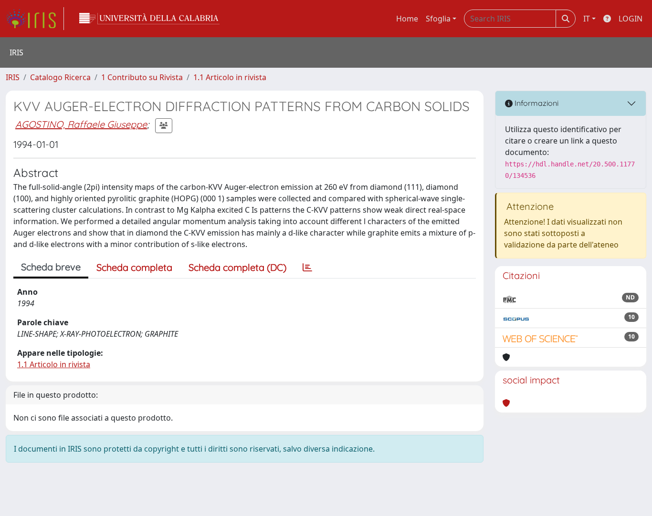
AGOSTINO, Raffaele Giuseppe (81, 124)
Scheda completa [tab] (134, 267)
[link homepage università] (149, 18)
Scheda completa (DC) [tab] (237, 267)
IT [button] (586, 18)
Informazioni (535, 103)
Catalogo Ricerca (60, 77)
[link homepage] (35, 18)
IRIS (13, 77)
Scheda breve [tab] (51, 267)
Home (407, 18)
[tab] (307, 268)
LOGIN (630, 18)
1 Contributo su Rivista (142, 77)
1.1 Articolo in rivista (229, 77)
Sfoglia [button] (438, 18)
